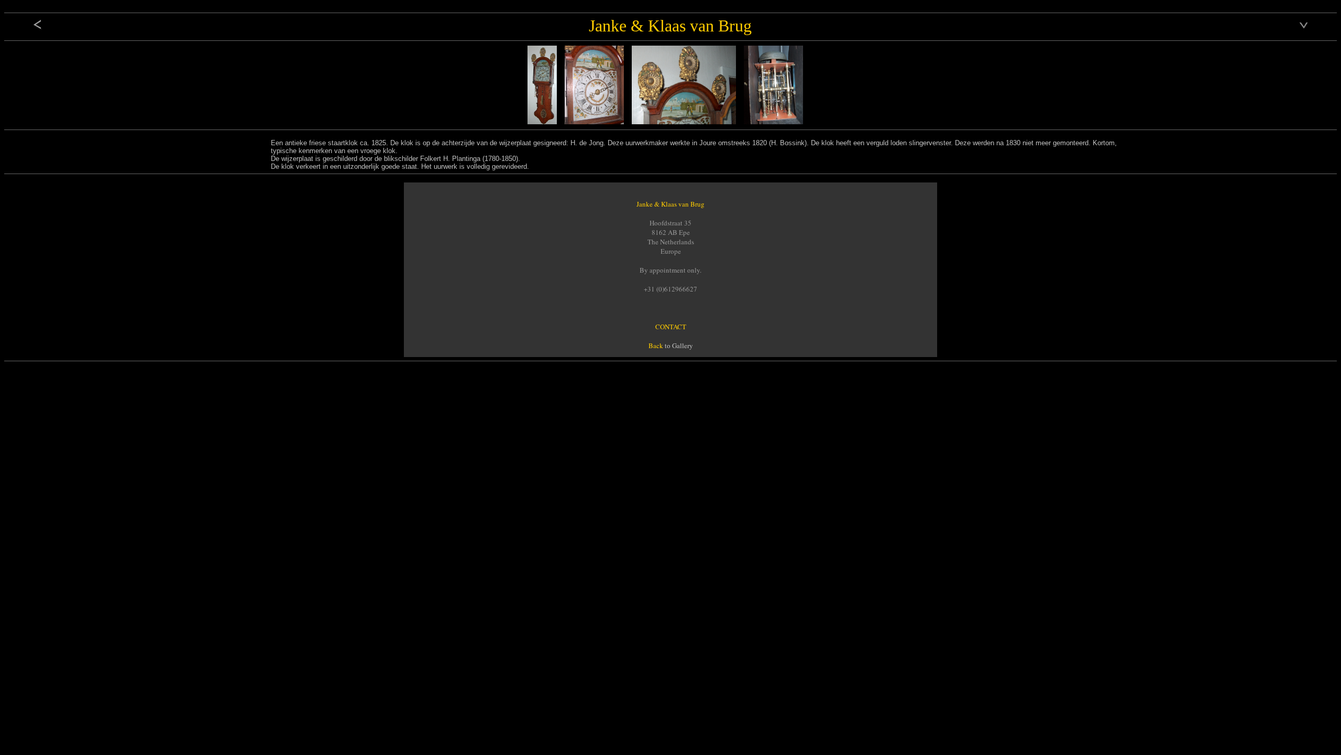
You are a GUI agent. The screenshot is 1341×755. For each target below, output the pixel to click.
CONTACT (670, 326)
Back (655, 345)
